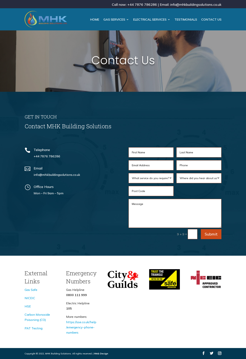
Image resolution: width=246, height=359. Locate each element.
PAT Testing (33, 328)
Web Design (101, 353)
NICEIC (30, 298)
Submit (211, 234)
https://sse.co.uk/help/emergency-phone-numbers (81, 327)
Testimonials (186, 19)
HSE (28, 306)
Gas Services (114, 19)
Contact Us (211, 19)
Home (94, 19)
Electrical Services (149, 19)
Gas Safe (31, 290)
